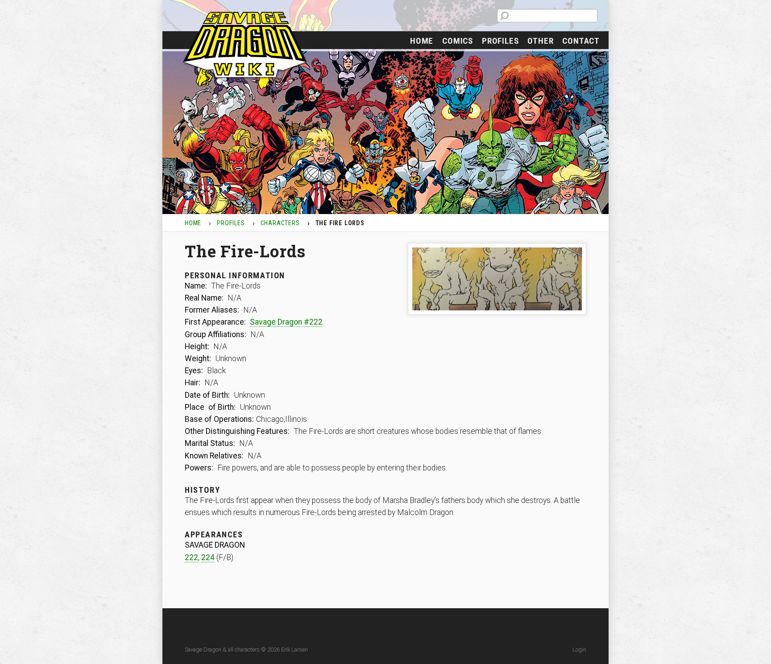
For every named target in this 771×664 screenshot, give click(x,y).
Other (540, 41)
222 (191, 557)
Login (579, 649)
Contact (581, 41)
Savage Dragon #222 (286, 322)
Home (421, 41)
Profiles (500, 41)
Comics (457, 41)
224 (208, 557)
